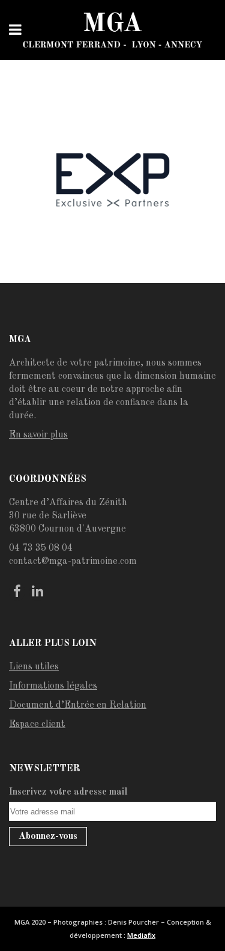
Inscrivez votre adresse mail (68, 792)
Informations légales (53, 686)
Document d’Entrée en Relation (77, 705)
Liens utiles (34, 667)
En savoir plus (38, 435)
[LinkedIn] (37, 592)
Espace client (37, 724)
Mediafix (141, 935)
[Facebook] (17, 592)
